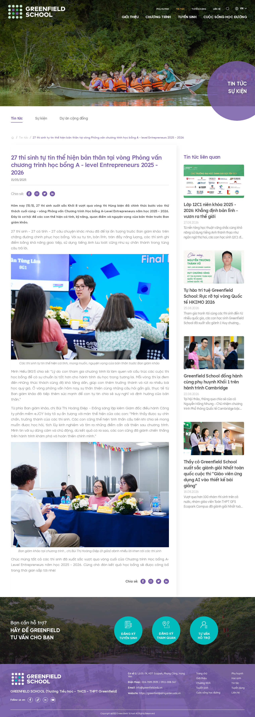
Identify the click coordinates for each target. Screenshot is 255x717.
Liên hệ (217, 9)
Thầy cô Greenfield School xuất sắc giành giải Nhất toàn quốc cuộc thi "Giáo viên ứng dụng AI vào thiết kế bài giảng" (214, 473)
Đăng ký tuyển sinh (128, 636)
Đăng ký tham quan (166, 635)
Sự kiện (41, 118)
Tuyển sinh (187, 17)
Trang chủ (201, 673)
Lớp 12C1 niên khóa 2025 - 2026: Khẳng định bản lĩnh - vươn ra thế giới (211, 210)
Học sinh (236, 678)
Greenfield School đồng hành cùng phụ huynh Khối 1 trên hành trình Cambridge (213, 382)
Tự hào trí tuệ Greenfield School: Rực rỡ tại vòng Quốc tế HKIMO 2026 (213, 296)
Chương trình (158, 17)
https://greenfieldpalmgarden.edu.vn (160, 693)
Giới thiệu (130, 17)
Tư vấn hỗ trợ (204, 636)
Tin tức (180, 9)
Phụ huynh (162, 9)
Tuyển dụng (199, 9)
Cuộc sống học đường (225, 17)
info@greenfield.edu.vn (149, 687)
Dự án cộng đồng (74, 118)
